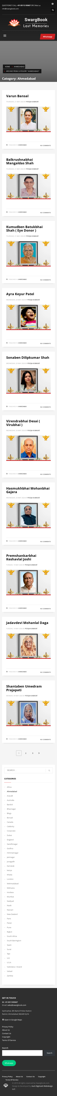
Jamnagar (11, 857)
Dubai (9, 835)
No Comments (45, 145)
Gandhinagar (12, 844)
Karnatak (10, 866)
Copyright (6, 1037)
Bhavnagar (11, 809)
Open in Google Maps (13, 1019)
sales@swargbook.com (16, 1005)
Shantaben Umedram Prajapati (24, 688)
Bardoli (10, 804)
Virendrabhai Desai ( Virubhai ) (23, 423)
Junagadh (11, 861)
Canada (10, 822)
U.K (8, 958)
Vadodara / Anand (14, 967)
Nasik (9, 905)
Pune (9, 927)
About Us (6, 1030)
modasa (10, 892)
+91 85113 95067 (24, 5)
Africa (9, 787)
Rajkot (9, 932)
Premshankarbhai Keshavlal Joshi (21, 557)
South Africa (12, 936)
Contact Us (6, 1033)
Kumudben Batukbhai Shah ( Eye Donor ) (24, 228)
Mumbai (10, 896)
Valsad (9, 971)
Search (5, 1048)
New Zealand (12, 914)
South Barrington (14, 940)
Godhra (10, 848)
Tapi (8, 953)
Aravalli (10, 796)
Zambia (10, 975)
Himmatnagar (12, 853)
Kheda (9, 874)
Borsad (10, 817)
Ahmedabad (22, 145)
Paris (9, 918)
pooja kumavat (32, 102)
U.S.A (9, 962)
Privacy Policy (7, 1026)
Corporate (11, 831)
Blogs (9, 813)
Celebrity (10, 826)
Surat (9, 949)
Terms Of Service (9, 1040)
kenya (9, 870)
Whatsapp (9, 1063)
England (10, 839)
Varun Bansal (17, 96)
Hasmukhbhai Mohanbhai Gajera (28, 490)
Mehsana (11, 888)
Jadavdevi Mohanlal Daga (27, 622)
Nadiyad (10, 901)
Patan (9, 923)
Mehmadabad (13, 883)
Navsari (10, 910)
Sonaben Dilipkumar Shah (27, 357)
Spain (9, 945)
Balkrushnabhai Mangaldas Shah (20, 161)
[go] (49, 770)
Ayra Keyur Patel (20, 294)
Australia (10, 800)
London (10, 879)
